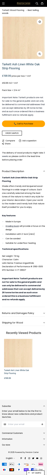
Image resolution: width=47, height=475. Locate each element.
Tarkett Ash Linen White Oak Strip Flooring (16, 371)
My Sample (36, 473)
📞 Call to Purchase (23, 123)
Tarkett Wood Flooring (13, 10)
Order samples (12, 133)
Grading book (12, 226)
